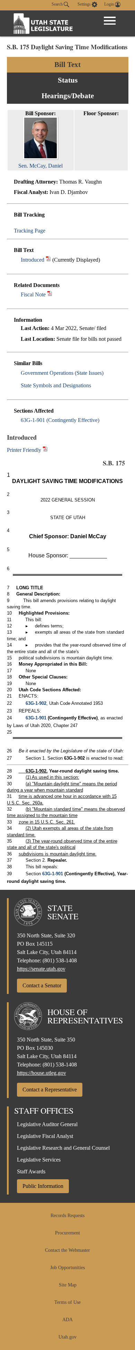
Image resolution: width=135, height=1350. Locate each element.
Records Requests (67, 1215)
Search (58, 4)
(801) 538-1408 (60, 960)
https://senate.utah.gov (41, 969)
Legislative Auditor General (47, 1124)
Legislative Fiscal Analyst (45, 1136)
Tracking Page (29, 231)
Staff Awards (31, 1171)
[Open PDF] (48, 260)
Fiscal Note (33, 294)
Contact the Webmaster (67, 1250)
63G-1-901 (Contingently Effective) (60, 420)
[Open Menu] (110, 21)
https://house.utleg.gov (41, 1073)
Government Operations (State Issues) (62, 373)
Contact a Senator (41, 985)
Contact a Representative (49, 1089)
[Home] (43, 23)
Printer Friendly (25, 450)
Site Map (67, 1285)
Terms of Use (67, 1302)
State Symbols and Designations (56, 385)
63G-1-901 (36, 717)
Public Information (42, 1186)
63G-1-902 (36, 703)
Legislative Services (39, 1160)
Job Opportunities (67, 1267)
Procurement (67, 1232)
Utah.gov (67, 1337)
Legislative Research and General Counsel (63, 1148)
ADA (67, 1319)
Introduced (32, 260)
